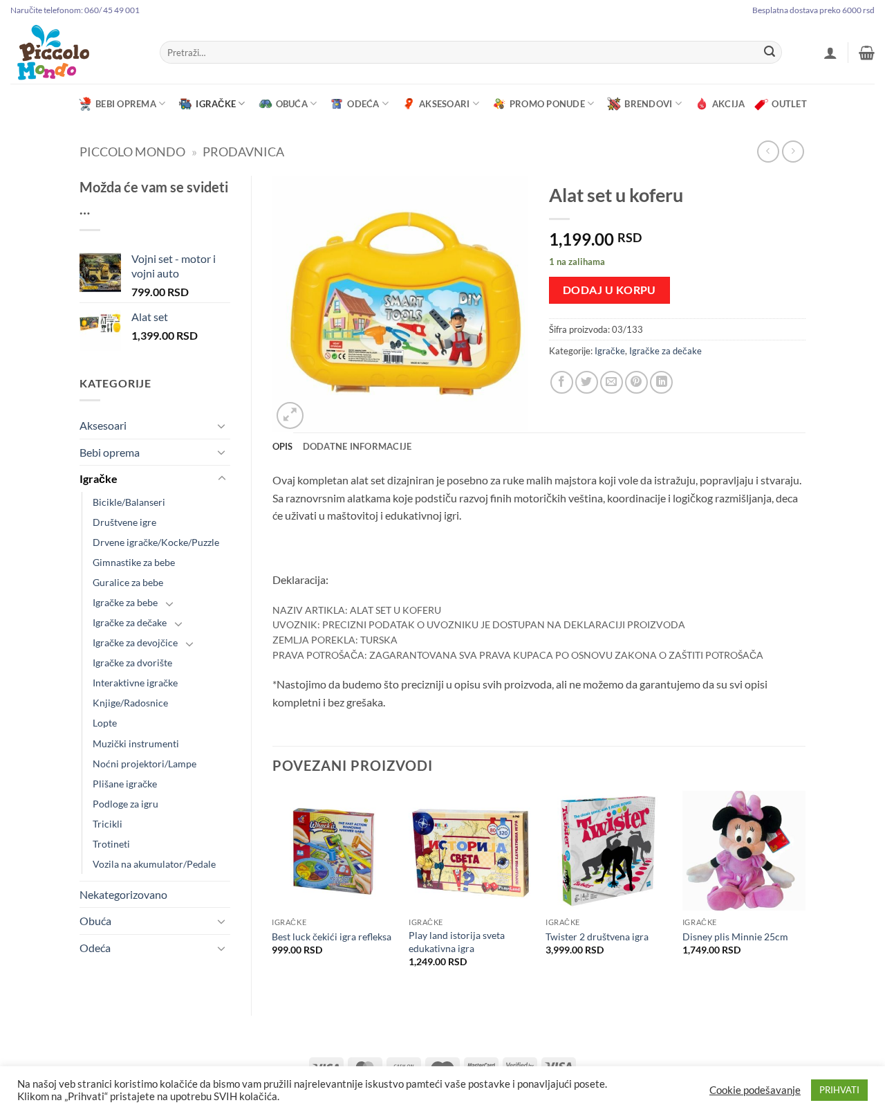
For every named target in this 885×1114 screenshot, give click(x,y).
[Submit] (769, 52)
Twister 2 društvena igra (597, 936)
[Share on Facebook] (561, 382)
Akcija (728, 103)
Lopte (105, 723)
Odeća (363, 103)
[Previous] (273, 891)
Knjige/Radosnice (130, 703)
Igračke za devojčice (135, 642)
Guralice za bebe (128, 582)
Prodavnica (243, 151)
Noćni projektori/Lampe (144, 763)
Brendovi (648, 103)
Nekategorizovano (123, 894)
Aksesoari (444, 103)
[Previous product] (792, 151)
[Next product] (768, 151)
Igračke (216, 103)
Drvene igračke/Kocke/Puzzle (156, 542)
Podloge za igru (125, 804)
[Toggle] (222, 425)
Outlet (789, 103)
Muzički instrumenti (136, 743)
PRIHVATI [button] (839, 1089)
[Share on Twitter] (586, 382)
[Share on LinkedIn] (661, 382)
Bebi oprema (125, 103)
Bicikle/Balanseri (129, 502)
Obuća (292, 103)
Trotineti (111, 844)
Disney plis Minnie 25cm (735, 936)
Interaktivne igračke (135, 682)
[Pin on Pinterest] (636, 382)
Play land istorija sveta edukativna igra (457, 941)
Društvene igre (124, 522)
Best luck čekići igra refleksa (331, 936)
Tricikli (107, 824)
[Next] (804, 891)
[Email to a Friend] (611, 382)
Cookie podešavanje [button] (755, 1090)
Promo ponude (547, 103)
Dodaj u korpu (609, 290)
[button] (830, 52)
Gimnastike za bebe (134, 562)
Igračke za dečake (130, 622)
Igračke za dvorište (132, 662)
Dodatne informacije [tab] (357, 446)
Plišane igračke (125, 783)
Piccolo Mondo (132, 151)
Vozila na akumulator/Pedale (154, 864)
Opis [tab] (282, 446)
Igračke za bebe (125, 602)
